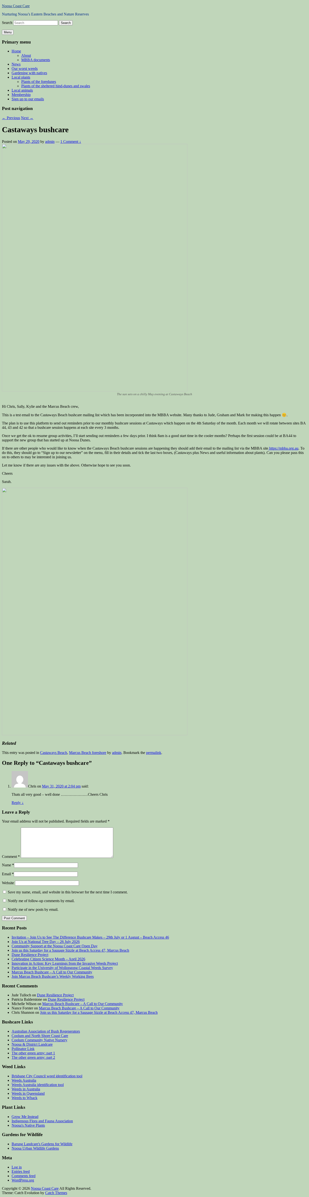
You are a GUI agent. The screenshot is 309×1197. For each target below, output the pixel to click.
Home (16, 51)
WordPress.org (23, 1180)
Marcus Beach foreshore (87, 753)
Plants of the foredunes (38, 82)
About (26, 55)
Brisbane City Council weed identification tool (47, 1076)
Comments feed (23, 1176)
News (16, 64)
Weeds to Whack (24, 1098)
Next (27, 118)
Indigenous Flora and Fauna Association (42, 1121)
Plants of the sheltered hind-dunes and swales (55, 86)
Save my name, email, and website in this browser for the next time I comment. (68, 892)
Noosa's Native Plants (28, 1125)
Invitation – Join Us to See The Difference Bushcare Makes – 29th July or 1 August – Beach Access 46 (90, 937)
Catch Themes (56, 1193)
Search (7, 23)
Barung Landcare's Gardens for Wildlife (42, 1144)
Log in (17, 1167)
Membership (21, 95)
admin (50, 141)
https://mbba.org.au (283, 448)
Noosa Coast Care (16, 6)
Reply (18, 803)
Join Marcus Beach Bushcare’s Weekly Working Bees (53, 976)
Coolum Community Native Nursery (39, 1040)
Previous (11, 118)
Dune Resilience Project (30, 955)
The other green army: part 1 (33, 1053)
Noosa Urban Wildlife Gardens (35, 1148)
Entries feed (21, 1171)
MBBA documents (35, 60)
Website (8, 883)
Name (6, 865)
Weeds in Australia (26, 1089)
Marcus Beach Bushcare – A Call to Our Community (52, 972)
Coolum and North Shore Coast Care (40, 1036)
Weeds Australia (24, 1080)
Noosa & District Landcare (32, 1044)
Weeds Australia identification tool (38, 1085)
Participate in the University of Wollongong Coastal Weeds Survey (62, 968)
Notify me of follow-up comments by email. (41, 901)
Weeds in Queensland (28, 1093)
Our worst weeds (25, 68)
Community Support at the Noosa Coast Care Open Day (55, 946)
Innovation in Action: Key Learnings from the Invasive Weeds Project (65, 963)
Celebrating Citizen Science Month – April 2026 (48, 959)
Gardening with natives (29, 73)
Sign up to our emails (28, 99)
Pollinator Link (23, 1049)
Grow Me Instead (25, 1117)
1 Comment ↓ (70, 141)
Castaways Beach (53, 753)
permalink (153, 753)
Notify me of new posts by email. (33, 909)
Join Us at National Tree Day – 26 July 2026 (46, 942)
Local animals (22, 90)
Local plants (21, 77)
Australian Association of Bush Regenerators (46, 1031)
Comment (11, 856)
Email (6, 874)
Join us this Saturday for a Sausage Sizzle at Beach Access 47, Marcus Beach (70, 950)
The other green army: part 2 (33, 1057)
